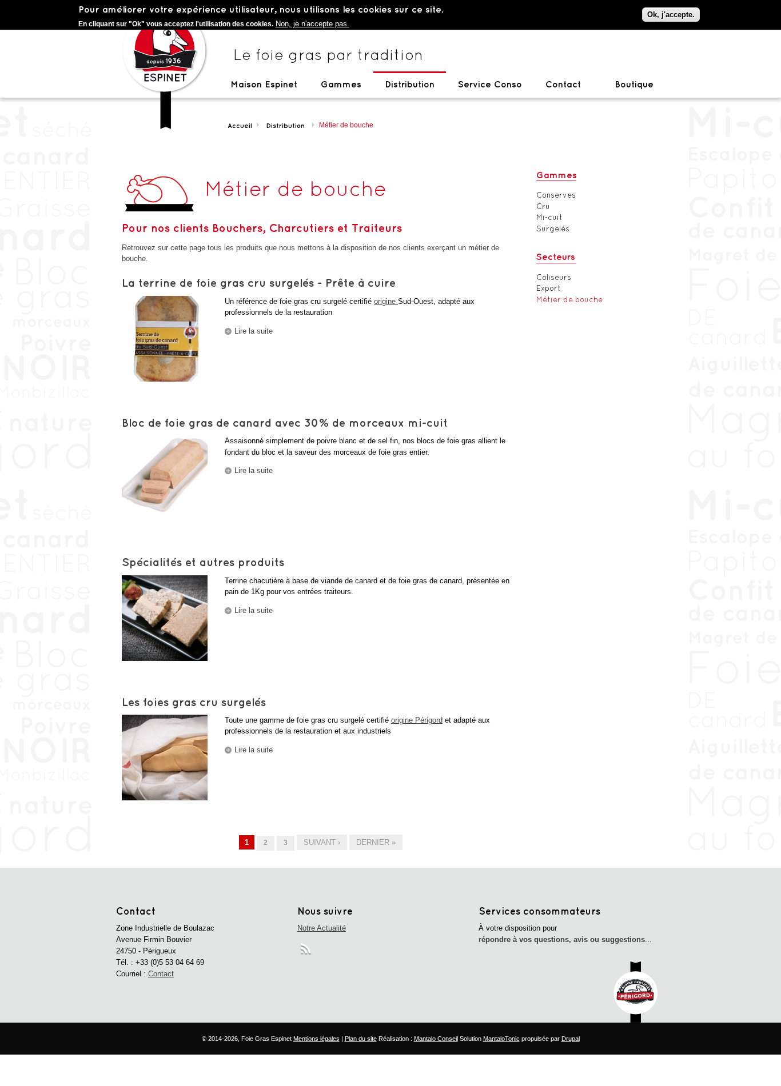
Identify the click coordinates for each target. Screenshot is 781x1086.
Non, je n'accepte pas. (312, 23)
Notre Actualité (321, 928)
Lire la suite (253, 331)
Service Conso (490, 84)
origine (386, 301)
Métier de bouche (569, 299)
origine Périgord (417, 720)
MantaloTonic (501, 1038)
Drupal (570, 1038)
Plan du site (361, 1038)
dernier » (376, 842)
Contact (563, 84)
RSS (306, 950)
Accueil (240, 125)
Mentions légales (316, 1038)
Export (548, 288)
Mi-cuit (549, 217)
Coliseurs (553, 277)
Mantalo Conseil (436, 1038)
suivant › (322, 842)
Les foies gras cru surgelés (194, 701)
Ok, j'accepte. (671, 14)
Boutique (634, 84)
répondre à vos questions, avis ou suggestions (562, 939)
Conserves (556, 195)
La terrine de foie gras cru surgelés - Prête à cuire (259, 282)
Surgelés (552, 229)
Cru (543, 206)
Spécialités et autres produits (203, 561)
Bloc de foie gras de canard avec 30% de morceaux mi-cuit (285, 422)
